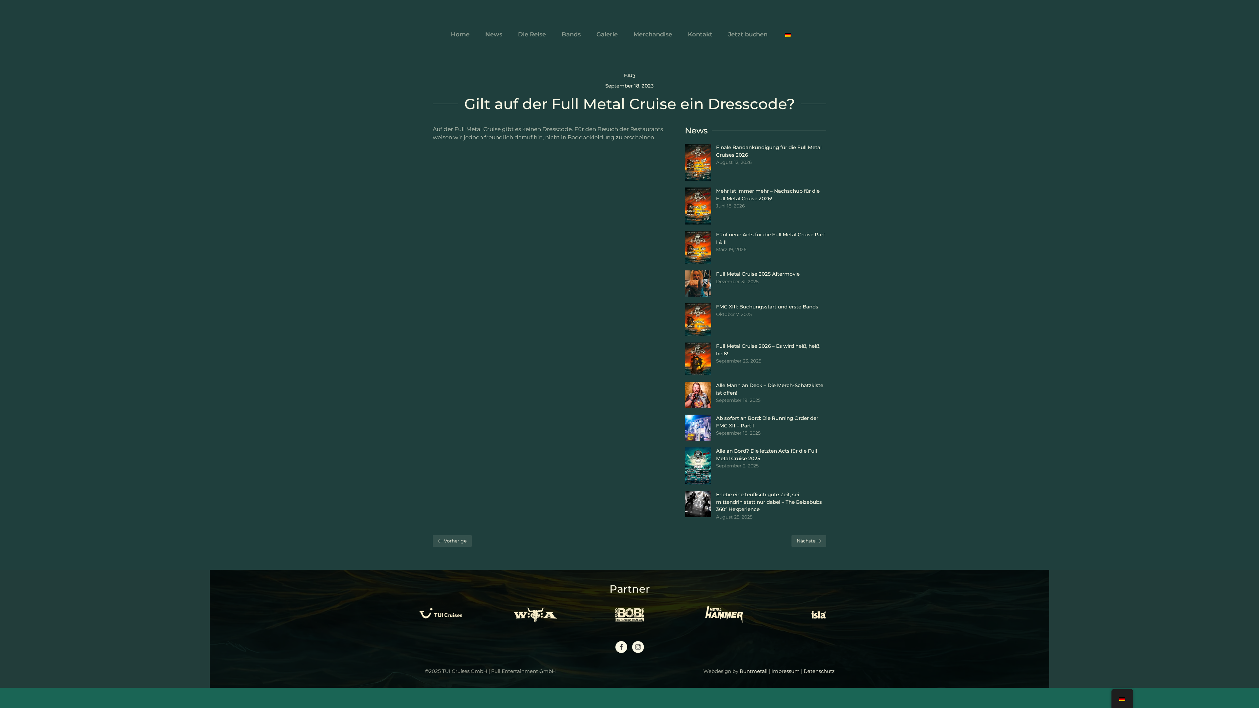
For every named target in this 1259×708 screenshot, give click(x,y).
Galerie (607, 34)
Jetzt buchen (748, 34)
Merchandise (652, 34)
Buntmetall (754, 671)
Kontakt (700, 34)
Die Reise (532, 34)
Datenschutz (819, 671)
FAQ (629, 75)
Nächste (806, 541)
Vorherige (455, 541)
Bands (571, 34)
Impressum (785, 671)
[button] (787, 34)
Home (460, 34)
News (493, 34)
